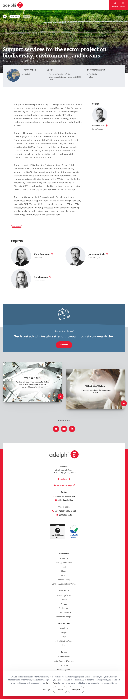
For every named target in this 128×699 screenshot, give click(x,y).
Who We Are (64, 553)
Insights (64, 632)
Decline (60, 689)
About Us (64, 558)
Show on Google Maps (62, 485)
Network (64, 575)
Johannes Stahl (98, 125)
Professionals (64, 657)
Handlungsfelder (64, 595)
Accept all (76, 689)
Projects (64, 604)
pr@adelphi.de (65, 515)
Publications (64, 608)
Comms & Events (64, 612)
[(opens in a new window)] (74, 539)
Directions (62, 479)
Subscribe (64, 345)
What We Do (14, 16)
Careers (64, 652)
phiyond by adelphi (64, 617)
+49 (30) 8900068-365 (65, 511)
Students (64, 665)
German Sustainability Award (64, 584)
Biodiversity (16, 226)
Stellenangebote (64, 669)
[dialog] (64, 683)
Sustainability (64, 580)
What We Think (64, 623)
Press (64, 645)
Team (64, 567)
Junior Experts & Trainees (64, 661)
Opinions (64, 628)
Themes (64, 600)
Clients (64, 571)
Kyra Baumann (42, 254)
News (64, 637)
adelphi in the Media (64, 641)
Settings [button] (46, 689)
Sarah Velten (41, 277)
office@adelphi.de (65, 500)
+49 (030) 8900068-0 (65, 496)
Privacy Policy (52, 683)
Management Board (64, 562)
